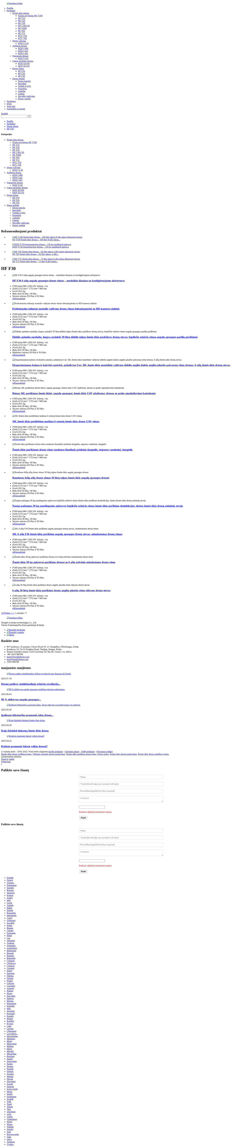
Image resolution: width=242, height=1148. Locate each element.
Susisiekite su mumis (16, 109)
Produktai (11, 11)
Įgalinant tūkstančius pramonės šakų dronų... (27, 715)
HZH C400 (23, 48)
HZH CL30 (23, 43)
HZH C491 (23, 53)
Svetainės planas (72, 751)
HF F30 (21, 76)
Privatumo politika (104, 751)
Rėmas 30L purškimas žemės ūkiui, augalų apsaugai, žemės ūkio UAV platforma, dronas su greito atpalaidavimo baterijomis (84, 393)
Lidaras (21, 94)
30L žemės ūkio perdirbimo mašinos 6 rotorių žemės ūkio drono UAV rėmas (55, 421)
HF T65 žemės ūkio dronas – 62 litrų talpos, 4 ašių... (35, 254)
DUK (9, 104)
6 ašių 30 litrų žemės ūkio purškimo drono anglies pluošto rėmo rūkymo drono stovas (61, 590)
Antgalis (21, 91)
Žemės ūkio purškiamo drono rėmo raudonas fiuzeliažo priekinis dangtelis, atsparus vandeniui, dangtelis (72, 449)
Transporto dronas (20, 56)
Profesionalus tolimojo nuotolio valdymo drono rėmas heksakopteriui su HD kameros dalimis (65, 308)
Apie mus (11, 106)
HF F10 (21, 71)
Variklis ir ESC (24, 86)
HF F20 (21, 73)
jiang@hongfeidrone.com (18, 657)
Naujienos (11, 101)
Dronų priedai (18, 78)
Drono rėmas (18, 68)
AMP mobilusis (88, 751)
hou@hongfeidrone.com (17, 659)
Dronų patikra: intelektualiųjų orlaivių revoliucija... (31, 683)
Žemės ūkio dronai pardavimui (123, 754)
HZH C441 (23, 51)
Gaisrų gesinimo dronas (22, 61)
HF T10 (21, 18)
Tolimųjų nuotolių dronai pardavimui (48, 754)
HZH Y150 (23, 58)
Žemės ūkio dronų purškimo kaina (16, 754)
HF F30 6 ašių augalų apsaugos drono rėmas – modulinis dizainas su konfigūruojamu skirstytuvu (68, 280)
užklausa (16, 298)
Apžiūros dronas (19, 46)
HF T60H (22, 28)
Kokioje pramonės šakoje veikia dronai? (24, 746)
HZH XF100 (24, 63)
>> (13, 613)
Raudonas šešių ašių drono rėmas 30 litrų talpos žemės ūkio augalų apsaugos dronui (60, 477)
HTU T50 (22, 36)
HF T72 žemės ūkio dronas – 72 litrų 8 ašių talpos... (35, 261)
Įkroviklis (22, 83)
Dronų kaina (103, 754)
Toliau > (8, 613)
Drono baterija (24, 81)
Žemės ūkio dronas (20, 13)
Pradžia (10, 8)
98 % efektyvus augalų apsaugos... (21, 699)
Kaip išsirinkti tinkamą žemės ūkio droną (25, 730)
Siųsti (83, 818)
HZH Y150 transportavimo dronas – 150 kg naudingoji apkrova (40, 247)
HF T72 (21, 33)
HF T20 (21, 21)
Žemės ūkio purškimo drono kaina (81, 754)
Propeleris (22, 89)
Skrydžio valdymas (26, 96)
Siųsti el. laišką (7, 759)
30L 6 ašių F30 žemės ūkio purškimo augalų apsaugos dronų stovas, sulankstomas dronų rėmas (67, 534)
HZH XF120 (24, 66)
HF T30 (21, 23)
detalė (22, 298)
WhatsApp (6, 761)
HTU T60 (22, 38)
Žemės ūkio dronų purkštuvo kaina (153, 754)
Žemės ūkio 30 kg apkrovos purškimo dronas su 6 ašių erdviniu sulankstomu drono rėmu (63, 562)
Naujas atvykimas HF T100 (30, 16)
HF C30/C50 (24, 26)
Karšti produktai (56, 751)
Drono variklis (24, 99)
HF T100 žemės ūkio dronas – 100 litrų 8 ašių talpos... (36, 239)
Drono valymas (19, 41)
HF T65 (21, 31)
